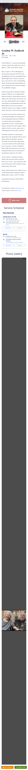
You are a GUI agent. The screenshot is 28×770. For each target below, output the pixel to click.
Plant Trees (19, 227)
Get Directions (8, 227)
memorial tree (19, 188)
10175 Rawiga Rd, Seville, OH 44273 (14, 242)
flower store (18, 190)
